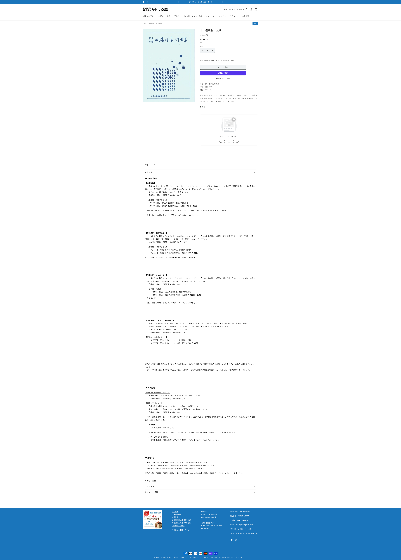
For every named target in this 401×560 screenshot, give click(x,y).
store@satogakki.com (244, 525)
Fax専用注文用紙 (178, 526)
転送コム (242, 417)
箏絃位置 (175, 517)
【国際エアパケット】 (154, 403)
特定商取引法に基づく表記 (226, 557)
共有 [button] (203, 107)
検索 (255, 23)
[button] (149, 16)
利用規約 (206, 557)
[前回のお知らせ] (178, 2)
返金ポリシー (184, 557)
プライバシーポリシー (196, 557)
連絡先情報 (214, 557)
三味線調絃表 (177, 514)
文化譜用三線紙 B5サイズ (181, 520)
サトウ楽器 (163, 557)
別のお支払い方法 (223, 78)
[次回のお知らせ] (222, 2)
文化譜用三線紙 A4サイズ (181, 523)
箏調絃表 (175, 511)
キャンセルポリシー (241, 557)
